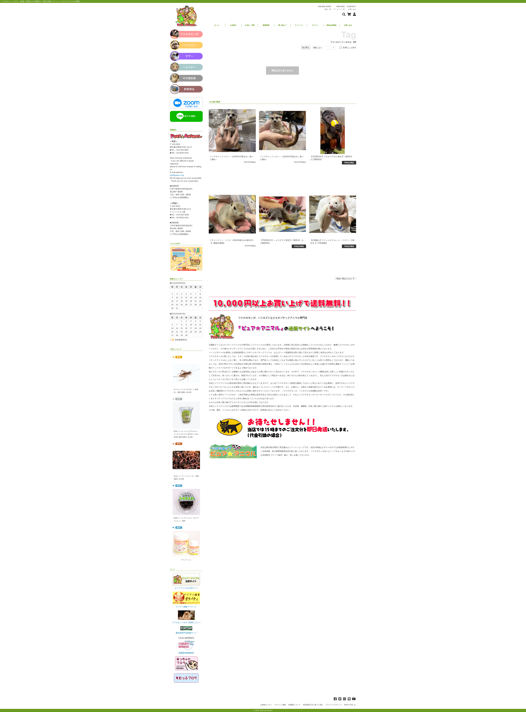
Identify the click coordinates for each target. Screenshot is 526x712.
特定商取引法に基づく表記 (313, 705)
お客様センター (266, 705)
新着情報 (266, 25)
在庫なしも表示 (349, 47)
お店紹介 (233, 25)
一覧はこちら (344, 278)
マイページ (299, 25)
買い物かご (282, 25)
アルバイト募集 (280, 705)
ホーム (216, 25)
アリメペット (186, 560)
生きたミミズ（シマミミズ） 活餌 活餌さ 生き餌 (186, 477)
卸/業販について (294, 705)
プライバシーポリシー (333, 705)
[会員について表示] (353, 14)
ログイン (315, 25)
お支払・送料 (250, 25)
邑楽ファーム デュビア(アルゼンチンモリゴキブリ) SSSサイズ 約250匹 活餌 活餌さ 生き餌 (186, 434)
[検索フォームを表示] (344, 14)
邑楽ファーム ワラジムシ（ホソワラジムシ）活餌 (186, 519)
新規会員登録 (331, 25)
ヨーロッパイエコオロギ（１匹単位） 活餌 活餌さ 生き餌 (186, 390)
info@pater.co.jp (177, 175)
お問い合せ (348, 25)
